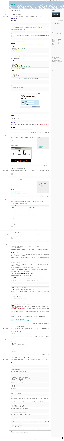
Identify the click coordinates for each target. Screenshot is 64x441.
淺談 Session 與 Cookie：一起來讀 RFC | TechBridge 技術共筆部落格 (21, 320)
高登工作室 (59, 43)
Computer (46, 165)
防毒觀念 (56, 0)
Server (46, 132)
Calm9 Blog (59, 38)
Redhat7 (43, 336)
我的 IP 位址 (59, 41)
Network (38, 165)
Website (48, 132)
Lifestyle (53, 44)
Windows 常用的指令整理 (56, 57)
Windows (42, 165)
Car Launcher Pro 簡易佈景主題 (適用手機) (56, 33)
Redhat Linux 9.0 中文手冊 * (17, 179)
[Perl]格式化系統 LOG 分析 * (16, 232)
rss (62, 20)
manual (43, 196)
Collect (53, 41)
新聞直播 (53, 0)
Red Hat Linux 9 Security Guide (16, 192)
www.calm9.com (59, 40)
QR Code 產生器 (59, 39)
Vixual (13, 4)
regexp (40, 132)
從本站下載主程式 (41, 146)
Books (52, 39)
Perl (40, 336)
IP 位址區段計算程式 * (15, 135)
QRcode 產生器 (50, 0)
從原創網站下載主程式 (41, 147)
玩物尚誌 (59, 42)
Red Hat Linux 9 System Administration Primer (18, 193)
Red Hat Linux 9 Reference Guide (16, 191)
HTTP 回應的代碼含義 (15, 199)
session (42, 323)
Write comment (5, 16)
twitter (61, 20)
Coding (46, 336)
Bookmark (53, 38)
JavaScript (36, 323)
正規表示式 (26, 78)
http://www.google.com (21, 280)
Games (52, 43)
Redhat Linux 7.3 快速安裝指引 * (17, 339)
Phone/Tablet (53, 46)
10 (22, 432)
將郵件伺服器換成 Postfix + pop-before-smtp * (20, 357)
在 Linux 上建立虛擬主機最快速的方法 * (18, 168)
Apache (33, 132)
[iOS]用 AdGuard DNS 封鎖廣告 (57, 58)
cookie (34, 323)
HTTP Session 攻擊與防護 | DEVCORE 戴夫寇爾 (17, 319)
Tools (40, 165)
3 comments (5, 234)
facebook (60, 20)
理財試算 (46, 0)
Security (43, 132)
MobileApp (53, 45)
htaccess (35, 132)
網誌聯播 (59, 0)
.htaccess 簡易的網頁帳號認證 (16, 14)
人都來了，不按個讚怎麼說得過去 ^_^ (56, 23)
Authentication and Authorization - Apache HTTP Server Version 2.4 (22, 129)
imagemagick (36, 336)
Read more (14, 226)
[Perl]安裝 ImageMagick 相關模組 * (18, 326)
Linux (38, 132)
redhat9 (45, 196)
